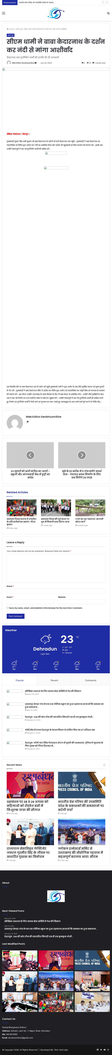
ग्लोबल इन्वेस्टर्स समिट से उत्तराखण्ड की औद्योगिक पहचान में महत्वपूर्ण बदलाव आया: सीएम (80, 853)
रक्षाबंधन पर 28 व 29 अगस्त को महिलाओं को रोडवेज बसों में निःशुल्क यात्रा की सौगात (27, 806)
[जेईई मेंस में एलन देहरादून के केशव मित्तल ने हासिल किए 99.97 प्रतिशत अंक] (15, 733)
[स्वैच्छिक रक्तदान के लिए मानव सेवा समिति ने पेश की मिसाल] (15, 695)
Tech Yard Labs (61, 1050)
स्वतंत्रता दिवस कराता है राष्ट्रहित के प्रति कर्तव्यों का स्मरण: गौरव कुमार (21, 522)
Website (62, 597)
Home (11, 29)
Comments (90, 680)
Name (10, 586)
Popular (20, 680)
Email (10, 597)
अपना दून (19, 29)
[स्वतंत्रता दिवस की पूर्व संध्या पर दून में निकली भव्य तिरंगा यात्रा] (56, 507)
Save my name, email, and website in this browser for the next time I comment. (46, 608)
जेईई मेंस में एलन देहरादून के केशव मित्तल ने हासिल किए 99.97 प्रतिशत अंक (60, 729)
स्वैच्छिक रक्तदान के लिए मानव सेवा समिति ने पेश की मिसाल (53, 691)
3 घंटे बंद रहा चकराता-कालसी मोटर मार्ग (89, 520)
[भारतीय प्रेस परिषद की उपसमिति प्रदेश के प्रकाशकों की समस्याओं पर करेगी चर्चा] (81, 785)
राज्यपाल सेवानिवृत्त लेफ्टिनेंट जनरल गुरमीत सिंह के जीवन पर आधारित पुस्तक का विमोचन (28, 853)
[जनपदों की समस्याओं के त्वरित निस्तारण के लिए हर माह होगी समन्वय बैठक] (19, 1002)
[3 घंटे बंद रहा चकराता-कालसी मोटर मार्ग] (90, 507)
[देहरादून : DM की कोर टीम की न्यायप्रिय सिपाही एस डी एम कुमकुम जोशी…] (15, 721)
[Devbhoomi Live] (56, 13)
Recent (54, 680)
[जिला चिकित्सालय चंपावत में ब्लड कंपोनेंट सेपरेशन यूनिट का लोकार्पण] (92, 981)
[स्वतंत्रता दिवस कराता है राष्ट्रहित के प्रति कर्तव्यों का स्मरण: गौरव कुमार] (22, 507)
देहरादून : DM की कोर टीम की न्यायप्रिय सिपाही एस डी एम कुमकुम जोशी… (59, 717)
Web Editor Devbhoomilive (23, 63)
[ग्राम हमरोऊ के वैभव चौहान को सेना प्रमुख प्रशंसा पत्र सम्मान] (19, 960)
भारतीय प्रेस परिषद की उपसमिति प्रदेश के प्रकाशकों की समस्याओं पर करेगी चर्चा (47, 2)
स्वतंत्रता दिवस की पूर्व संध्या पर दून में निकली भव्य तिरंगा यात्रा (55, 520)
